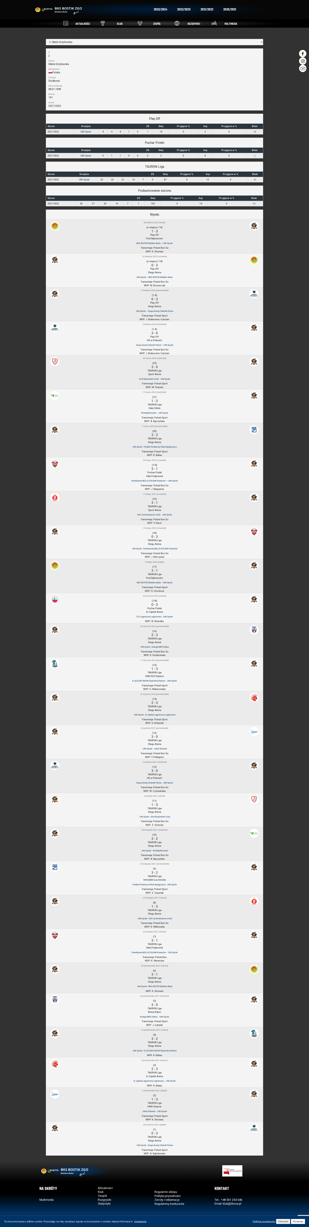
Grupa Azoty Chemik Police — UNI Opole (154, 345)
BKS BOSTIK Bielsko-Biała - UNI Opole (154, 582)
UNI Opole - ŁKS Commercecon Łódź (154, 918)
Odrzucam (283, 1221)
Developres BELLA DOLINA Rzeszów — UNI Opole (154, 481)
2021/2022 (207, 9)
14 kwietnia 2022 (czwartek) (154, 256)
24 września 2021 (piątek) (154, 1125)
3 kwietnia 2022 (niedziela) (155, 324)
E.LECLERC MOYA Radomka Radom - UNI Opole (154, 681)
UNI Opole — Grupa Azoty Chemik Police (154, 311)
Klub (101, 1192)
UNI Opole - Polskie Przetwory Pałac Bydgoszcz (154, 447)
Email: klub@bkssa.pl (228, 1203)
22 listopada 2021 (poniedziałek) (154, 864)
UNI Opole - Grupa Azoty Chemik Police (154, 1145)
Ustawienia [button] (140, 1221)
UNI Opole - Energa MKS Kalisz (154, 647)
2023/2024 (160, 9)
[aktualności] (65, 23)
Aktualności (105, 1188)
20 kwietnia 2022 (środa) (154, 222)
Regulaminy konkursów (169, 1203)
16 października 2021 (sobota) (154, 1030)
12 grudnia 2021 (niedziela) (154, 762)
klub (119, 24)
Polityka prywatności (167, 1196)
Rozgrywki (104, 1199)
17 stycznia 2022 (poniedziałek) (154, 660)
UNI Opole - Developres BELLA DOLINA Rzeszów (155, 548)
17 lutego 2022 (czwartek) (154, 494)
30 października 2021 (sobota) (154, 966)
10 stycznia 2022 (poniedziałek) (154, 694)
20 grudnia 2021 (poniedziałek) (154, 728)
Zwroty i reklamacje (167, 1199)
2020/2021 (229, 9)
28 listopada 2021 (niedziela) (154, 830)
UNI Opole (86, 131)
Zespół (102, 1195)
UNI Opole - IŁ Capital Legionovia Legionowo (155, 715)
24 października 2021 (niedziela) (154, 996)
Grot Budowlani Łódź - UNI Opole (154, 379)
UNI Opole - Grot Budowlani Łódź (154, 816)
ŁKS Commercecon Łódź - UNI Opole (154, 514)
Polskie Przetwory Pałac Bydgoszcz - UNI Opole (154, 884)
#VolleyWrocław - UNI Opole (154, 413)
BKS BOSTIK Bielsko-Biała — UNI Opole (154, 243)
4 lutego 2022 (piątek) (154, 562)
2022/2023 (184, 9)
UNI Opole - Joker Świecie (154, 748)
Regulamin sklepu (165, 1192)
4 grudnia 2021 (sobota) (154, 796)
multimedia (231, 24)
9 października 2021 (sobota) (154, 1060)
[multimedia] (214, 23)
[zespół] (140, 23)
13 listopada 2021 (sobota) (154, 898)
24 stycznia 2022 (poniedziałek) (154, 626)
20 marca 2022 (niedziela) (154, 358)
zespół (157, 24)
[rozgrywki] (177, 23)
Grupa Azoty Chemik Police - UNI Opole (154, 783)
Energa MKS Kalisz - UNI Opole (154, 1017)
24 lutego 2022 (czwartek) (154, 460)
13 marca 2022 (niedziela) (154, 392)
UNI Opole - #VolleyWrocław (154, 850)
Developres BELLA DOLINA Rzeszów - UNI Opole (155, 952)
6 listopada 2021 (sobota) (154, 932)
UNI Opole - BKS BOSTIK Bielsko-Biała (154, 986)
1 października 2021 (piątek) (154, 1091)
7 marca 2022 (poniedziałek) (154, 426)
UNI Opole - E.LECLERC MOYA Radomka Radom (154, 1050)
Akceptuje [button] (298, 1221)
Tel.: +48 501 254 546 (228, 1199)
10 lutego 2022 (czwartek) (154, 528)
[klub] (102, 23)
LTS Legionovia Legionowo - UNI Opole (154, 616)
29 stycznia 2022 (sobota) (154, 596)
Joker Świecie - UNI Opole (154, 1111)
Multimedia (46, 1199)
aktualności (82, 24)
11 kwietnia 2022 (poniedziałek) (154, 290)
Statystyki (104, 1203)
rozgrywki (194, 24)
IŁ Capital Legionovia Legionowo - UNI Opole (155, 1081)
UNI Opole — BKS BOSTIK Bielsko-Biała (154, 277)
